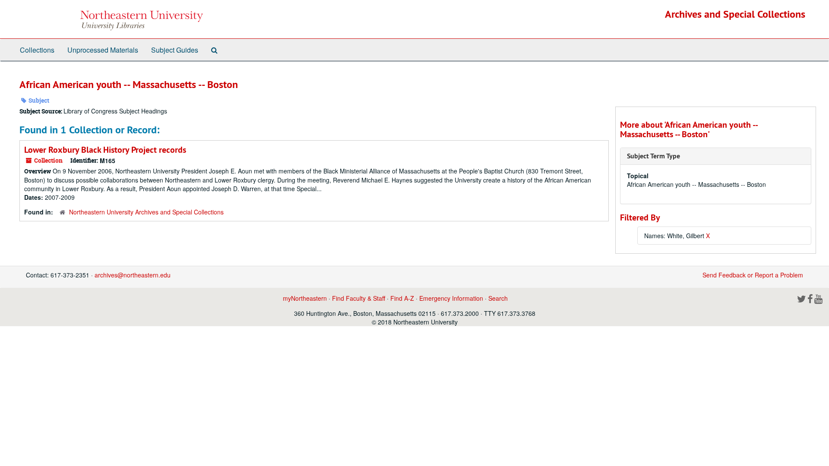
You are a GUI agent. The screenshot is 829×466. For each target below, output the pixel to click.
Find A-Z (402, 298)
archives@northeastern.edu (133, 275)
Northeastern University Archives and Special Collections (146, 212)
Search (498, 298)
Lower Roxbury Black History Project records (105, 149)
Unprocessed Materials (102, 50)
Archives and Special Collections (735, 14)
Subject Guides (174, 50)
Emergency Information (451, 298)
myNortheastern (305, 298)
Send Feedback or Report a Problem (752, 275)
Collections (37, 50)
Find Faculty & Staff (358, 298)
